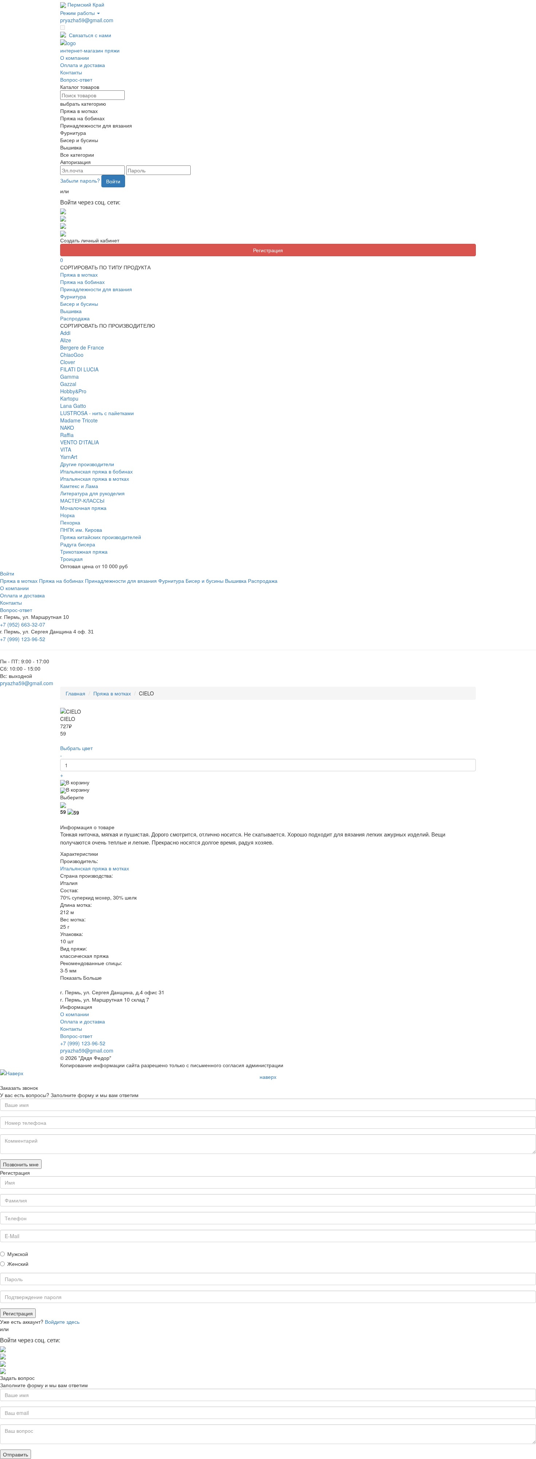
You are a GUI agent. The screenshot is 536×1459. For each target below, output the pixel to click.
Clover (67, 362)
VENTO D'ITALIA (79, 442)
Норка (67, 515)
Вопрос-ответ (76, 79)
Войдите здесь (62, 1321)
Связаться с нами (90, 35)
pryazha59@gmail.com (86, 20)
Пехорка (70, 522)
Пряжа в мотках (79, 274)
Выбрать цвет (76, 748)
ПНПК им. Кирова (81, 529)
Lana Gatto (73, 405)
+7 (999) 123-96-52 (22, 639)
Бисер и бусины (79, 303)
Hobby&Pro (73, 391)
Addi (65, 332)
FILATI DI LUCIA (79, 369)
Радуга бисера (77, 544)
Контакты (71, 72)
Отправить (15, 1454)
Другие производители (87, 464)
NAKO (67, 427)
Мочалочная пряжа (83, 507)
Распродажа (75, 318)
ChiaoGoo (71, 354)
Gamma (69, 376)
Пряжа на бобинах (82, 281)
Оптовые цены (89, 27)
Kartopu (69, 398)
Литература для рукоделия (92, 493)
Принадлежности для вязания (96, 289)
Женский (17, 1263)
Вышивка (71, 311)
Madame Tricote (79, 420)
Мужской (17, 1253)
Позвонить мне (21, 1164)
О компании (74, 57)
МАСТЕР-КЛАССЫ (82, 500)
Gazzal (68, 383)
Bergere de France (82, 347)
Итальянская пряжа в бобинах (96, 471)
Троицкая (71, 558)
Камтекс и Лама (79, 485)
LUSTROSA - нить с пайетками (97, 413)
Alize (65, 340)
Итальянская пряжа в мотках (94, 478)
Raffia (67, 434)
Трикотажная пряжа (84, 551)
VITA (65, 449)
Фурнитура (73, 296)
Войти (113, 181)
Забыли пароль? (80, 180)
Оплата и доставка (82, 65)
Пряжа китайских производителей (100, 537)
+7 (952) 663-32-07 (22, 624)
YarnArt (68, 456)
